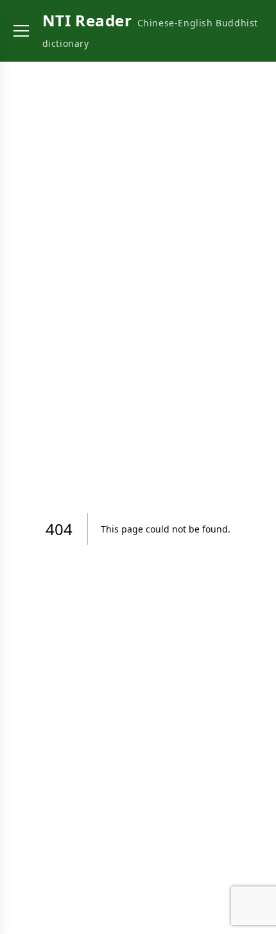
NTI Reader (87, 20)
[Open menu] (21, 31)
